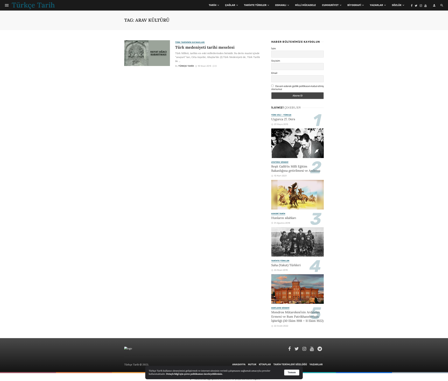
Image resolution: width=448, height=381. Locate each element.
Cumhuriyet (330, 5)
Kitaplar (265, 364)
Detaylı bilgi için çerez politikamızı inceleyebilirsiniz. (194, 373)
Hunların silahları (283, 218)
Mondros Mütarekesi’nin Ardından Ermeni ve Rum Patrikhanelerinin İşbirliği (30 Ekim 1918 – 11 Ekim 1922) (297, 316)
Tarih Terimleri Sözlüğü (290, 364)
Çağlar (230, 5)
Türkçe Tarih (186, 66)
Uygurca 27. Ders (283, 119)
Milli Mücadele (305, 5)
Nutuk (252, 364)
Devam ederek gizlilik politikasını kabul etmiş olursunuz (297, 88)
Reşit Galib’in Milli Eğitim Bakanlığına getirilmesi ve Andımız (295, 168)
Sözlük (396, 5)
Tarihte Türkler (255, 5)
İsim (273, 48)
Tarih (212, 5)
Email (274, 73)
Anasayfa (239, 364)
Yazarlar (376, 5)
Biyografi (354, 5)
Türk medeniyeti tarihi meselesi (204, 47)
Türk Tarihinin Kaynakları (190, 42)
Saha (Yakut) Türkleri (286, 265)
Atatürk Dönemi (279, 162)
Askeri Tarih (278, 214)
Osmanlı (280, 5)
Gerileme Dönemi (280, 308)
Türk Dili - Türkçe (281, 115)
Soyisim (275, 60)
